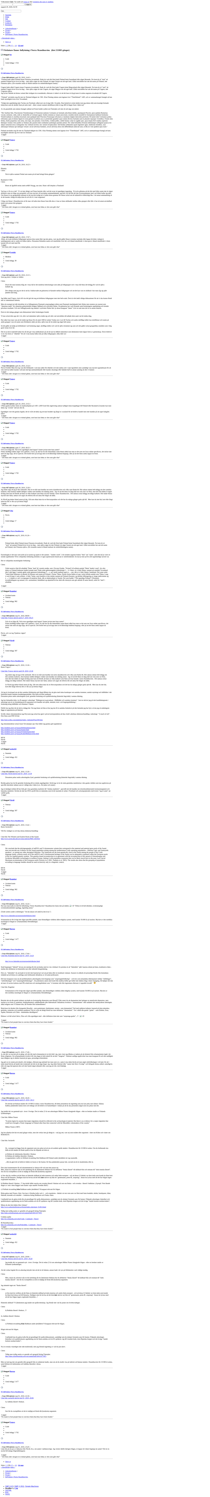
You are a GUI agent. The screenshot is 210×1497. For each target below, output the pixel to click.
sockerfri (13, 749)
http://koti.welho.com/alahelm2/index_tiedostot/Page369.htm (22, 720)
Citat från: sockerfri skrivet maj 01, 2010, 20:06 (17, 1398)
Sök (6, 19)
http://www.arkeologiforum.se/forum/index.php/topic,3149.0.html (23, 1207)
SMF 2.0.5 (9, 1486)
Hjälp (7, 17)
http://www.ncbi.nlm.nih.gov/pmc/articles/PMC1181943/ (20, 839)
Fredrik (13, 252)
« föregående (5, 38)
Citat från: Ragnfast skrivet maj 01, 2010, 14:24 (17, 956)
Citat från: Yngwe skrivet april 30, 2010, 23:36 (17, 671)
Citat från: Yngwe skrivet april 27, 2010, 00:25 (17, 618)
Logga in (8, 23)
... (14, 46)
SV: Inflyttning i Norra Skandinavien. (12, 73)
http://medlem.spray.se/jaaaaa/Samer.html (15, 730)
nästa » (12, 38)
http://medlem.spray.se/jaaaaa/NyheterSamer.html (18, 732)
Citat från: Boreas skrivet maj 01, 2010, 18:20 (16, 1259)
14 (16, 46)
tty (11, 55)
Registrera (8, 25)
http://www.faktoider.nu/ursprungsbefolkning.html (18, 916)
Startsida (8, 15)
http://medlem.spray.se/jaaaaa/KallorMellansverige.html (20, 734)
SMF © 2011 (19, 1486)
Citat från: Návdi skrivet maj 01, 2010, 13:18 (16, 774)
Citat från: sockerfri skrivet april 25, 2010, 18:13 (17, 1100)
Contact (8, 21)
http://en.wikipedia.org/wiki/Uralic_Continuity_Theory (20, 1219)
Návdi (12, 640)
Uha (11, 511)
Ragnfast (13, 591)
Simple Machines (32, 1486)
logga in (26, 2)
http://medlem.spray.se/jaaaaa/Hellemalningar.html (18, 728)
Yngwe (12, 140)
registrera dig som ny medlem (43, 2)
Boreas (12, 929)
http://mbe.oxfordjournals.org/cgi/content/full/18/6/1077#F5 (21, 1213)
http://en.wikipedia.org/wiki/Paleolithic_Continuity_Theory (21, 1225)
